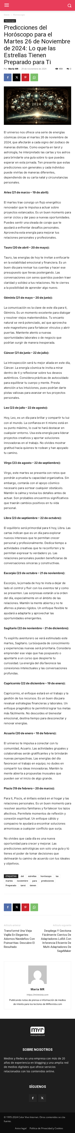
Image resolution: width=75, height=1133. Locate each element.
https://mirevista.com (37, 994)
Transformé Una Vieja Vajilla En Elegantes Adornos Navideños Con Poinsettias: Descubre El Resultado (19, 939)
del (22, 876)
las (57, 876)
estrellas (32, 876)
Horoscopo (19, 14)
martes (9, 880)
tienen (33, 885)
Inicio (6, 14)
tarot (23, 885)
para (34, 880)
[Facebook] (8, 77)
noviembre (22, 880)
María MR (13, 68)
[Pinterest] (25, 77)
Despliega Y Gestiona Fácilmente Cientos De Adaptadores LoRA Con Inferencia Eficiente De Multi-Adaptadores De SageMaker (56, 941)
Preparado (11, 885)
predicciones (47, 880)
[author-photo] (37, 983)
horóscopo (46, 876)
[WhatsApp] (34, 77)
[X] (16, 77)
